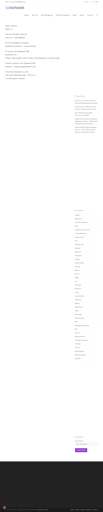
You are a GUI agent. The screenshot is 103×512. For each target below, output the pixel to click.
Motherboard (79, 307)
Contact (95, 509)
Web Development (80, 355)
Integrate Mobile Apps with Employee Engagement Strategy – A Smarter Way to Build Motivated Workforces (86, 121)
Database (77, 248)
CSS (76, 241)
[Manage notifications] (4, 507)
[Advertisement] (86, 58)
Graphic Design (79, 263)
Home (72, 509)
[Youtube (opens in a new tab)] (97, 2)
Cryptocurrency (79, 237)
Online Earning (79, 318)
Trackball (78, 344)
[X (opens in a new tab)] (84, 2)
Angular (77, 215)
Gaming (77, 259)
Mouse (77, 310)
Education (78, 252)
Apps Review (79, 218)
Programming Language (82, 325)
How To (77, 274)
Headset (77, 270)
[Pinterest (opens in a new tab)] (89, 2)
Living (77, 292)
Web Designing (79, 351)
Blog (76, 226)
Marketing (78, 299)
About (77, 509)
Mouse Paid (78, 314)
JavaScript (78, 285)
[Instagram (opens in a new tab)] (92, 2)
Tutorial (77, 347)
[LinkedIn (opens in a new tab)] (94, 2)
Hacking (77, 266)
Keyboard (78, 288)
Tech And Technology (81, 340)
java (76, 281)
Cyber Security (79, 244)
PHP (76, 322)
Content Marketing (80, 233)
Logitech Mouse (80, 296)
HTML (77, 277)
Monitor (77, 303)
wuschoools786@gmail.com (18, 2)
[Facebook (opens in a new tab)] (87, 2)
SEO (76, 329)
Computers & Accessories (82, 230)
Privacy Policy (86, 509)
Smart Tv (77, 333)
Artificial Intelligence (81, 222)
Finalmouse (78, 255)
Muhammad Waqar (42, 509)
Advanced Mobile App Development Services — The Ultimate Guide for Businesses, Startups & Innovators (86, 130)
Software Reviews (80, 336)
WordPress (78, 358)
